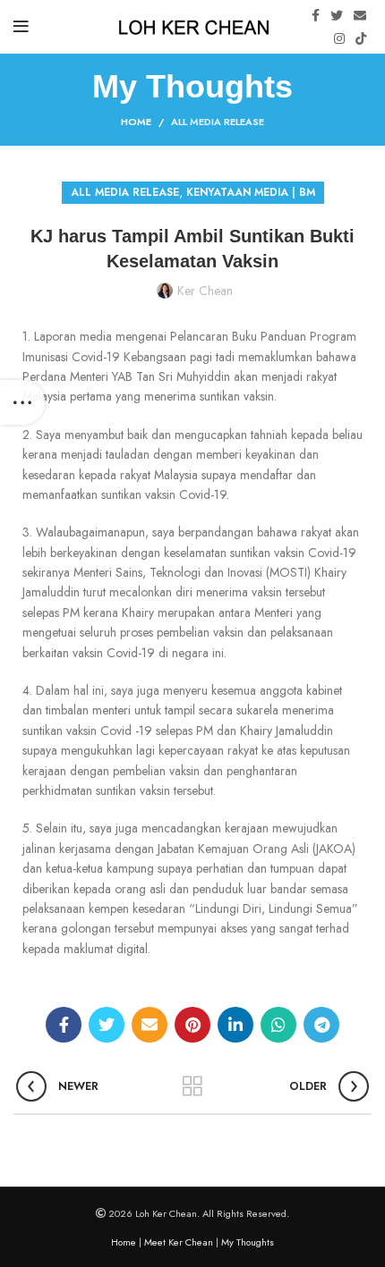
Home (136, 121)
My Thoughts (247, 1242)
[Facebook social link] (315, 15)
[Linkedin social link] (235, 1025)
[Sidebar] (22, 402)
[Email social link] (360, 15)
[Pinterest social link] (192, 1025)
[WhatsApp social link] (278, 1025)
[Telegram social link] (321, 1025)
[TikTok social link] (361, 38)
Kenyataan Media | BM (250, 192)
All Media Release (217, 121)
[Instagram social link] (339, 38)
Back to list (192, 1086)
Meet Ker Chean (178, 1242)
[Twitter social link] (336, 15)
